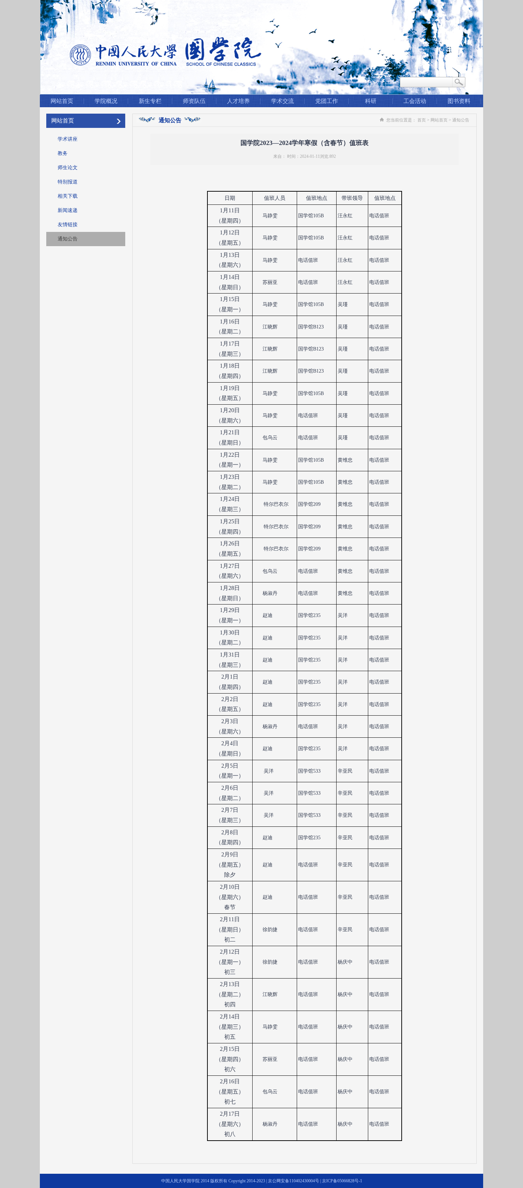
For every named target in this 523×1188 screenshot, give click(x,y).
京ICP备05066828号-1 (342, 1180)
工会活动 (414, 101)
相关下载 (68, 196)
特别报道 (68, 182)
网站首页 (62, 101)
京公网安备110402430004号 (293, 1180)
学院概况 (106, 101)
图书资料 (459, 101)
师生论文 (68, 167)
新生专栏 (150, 101)
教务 (63, 153)
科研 (370, 101)
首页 (421, 120)
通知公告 (68, 239)
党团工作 (326, 101)
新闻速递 (68, 210)
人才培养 (238, 101)
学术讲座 (68, 139)
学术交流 (282, 101)
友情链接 (68, 224)
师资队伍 (194, 101)
